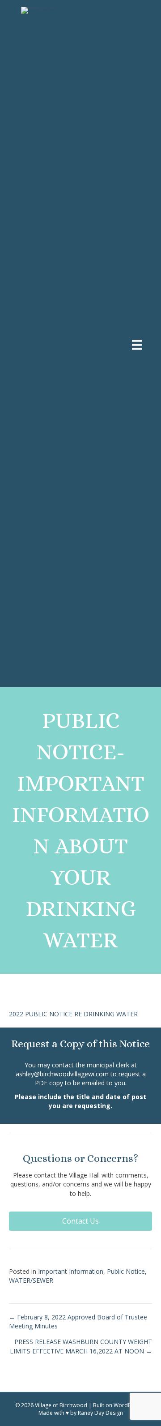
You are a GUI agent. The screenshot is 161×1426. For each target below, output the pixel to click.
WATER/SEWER (31, 1280)
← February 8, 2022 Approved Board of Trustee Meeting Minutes (78, 1321)
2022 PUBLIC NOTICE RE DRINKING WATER (73, 1014)
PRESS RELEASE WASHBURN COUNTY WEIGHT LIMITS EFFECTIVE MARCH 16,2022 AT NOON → (81, 1346)
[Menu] (137, 345)
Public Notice (126, 1271)
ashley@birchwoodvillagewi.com (62, 1074)
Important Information (70, 1271)
